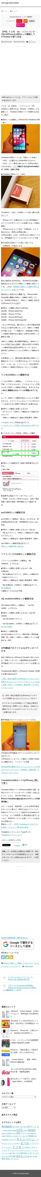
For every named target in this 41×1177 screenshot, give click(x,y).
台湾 (10, 1156)
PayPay (4, 1133)
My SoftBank (6, 588)
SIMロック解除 (16, 963)
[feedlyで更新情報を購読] (7, 957)
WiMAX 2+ (32, 1136)
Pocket (17, 845)
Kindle (14, 1130)
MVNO (32, 1130)
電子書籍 (34, 1156)
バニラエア (27, 1150)
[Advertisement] (20, 70)
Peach (9, 1133)
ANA (13, 1126)
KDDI (25, 21)
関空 (31, 1156)
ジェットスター (14, 1143)
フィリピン (34, 1150)
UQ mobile (30, 1133)
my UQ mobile (6, 627)
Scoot (14, 1133)
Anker (17, 1127)
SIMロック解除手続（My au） (13, 546)
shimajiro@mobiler (10, 3)
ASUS (25, 1126)
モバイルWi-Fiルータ (22, 1153)
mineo (25, 1130)
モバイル (31, 42)
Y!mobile (5, 1140)
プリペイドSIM (7, 1153)
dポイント (32, 1126)
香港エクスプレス (12, 1159)
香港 (3, 1159)
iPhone (6, 963)
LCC (20, 1130)
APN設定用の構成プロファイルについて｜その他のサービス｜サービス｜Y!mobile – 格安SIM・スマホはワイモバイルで (20, 770)
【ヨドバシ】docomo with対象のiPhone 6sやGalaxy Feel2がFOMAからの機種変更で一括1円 (20, 988)
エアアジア (12, 1140)
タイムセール (8, 1147)
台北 (6, 1156)
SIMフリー (21, 1133)
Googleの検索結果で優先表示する (14, 938)
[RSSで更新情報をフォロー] (11, 957)
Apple (21, 1126)
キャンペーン (25, 1139)
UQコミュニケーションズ (17, 1136)
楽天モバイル (20, 25)
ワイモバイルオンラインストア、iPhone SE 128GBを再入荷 (21, 978)
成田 (14, 1156)
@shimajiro (28, 966)
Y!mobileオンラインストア (11, 835)
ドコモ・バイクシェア (16, 1150)
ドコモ (16, 1147)
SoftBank (31, 21)
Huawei (5, 1130)
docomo (19, 21)
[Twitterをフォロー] (3, 957)
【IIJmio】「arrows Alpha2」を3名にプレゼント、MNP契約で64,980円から (24, 1013)
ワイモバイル (28, 963)
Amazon (7, 1126)
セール (24, 1143)
